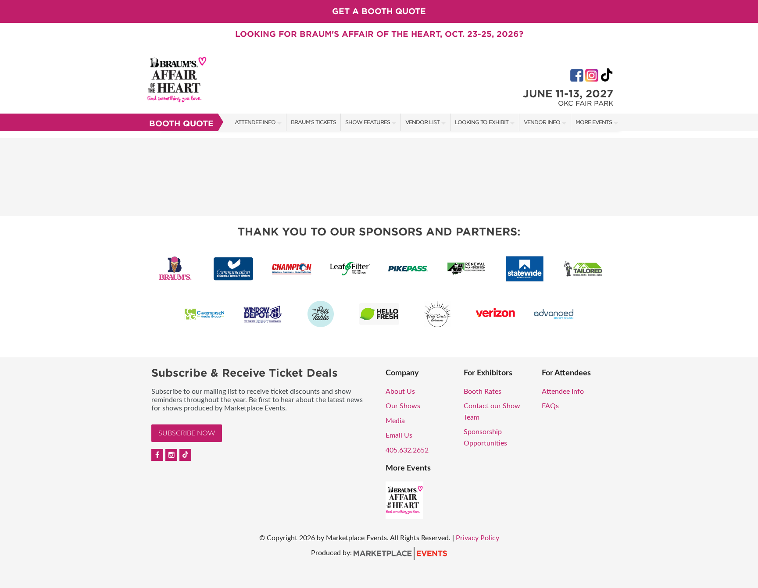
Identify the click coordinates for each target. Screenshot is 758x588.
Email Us (399, 435)
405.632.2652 (407, 450)
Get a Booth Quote (379, 11)
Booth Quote (181, 123)
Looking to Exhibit (481, 122)
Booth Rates (482, 391)
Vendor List (422, 122)
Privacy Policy (477, 538)
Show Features (367, 122)
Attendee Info (255, 122)
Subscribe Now (186, 433)
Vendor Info (542, 122)
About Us (400, 391)
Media (395, 420)
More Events (594, 122)
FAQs (550, 406)
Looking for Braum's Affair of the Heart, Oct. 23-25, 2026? (379, 34)
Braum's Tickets (313, 122)
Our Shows (403, 406)
